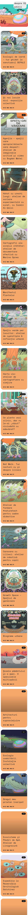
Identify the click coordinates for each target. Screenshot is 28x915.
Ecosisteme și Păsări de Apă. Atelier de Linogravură (12, 841)
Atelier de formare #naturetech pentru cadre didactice (11, 510)
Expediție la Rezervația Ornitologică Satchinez (11, 885)
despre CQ (20, 3)
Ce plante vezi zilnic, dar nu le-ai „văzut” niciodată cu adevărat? (12, 423)
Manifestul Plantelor (9, 294)
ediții (18, 6)
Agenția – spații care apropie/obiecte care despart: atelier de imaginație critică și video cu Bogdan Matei (13, 148)
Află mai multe (8, 67)
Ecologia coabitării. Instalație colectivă (10, 760)
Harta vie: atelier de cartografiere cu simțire (13, 378)
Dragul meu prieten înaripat (13, 801)
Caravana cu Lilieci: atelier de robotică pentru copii (13, 556)
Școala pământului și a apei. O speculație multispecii (14, 675)
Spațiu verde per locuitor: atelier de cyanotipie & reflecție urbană (14, 334)
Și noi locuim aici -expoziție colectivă (12, 100)
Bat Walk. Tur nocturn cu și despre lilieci (12, 466)
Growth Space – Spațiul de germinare (12, 597)
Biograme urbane (12, 636)
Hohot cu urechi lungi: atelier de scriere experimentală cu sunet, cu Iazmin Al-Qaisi (14, 200)
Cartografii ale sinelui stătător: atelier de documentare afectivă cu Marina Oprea (14, 250)
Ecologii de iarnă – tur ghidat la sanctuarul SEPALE (14, 59)
